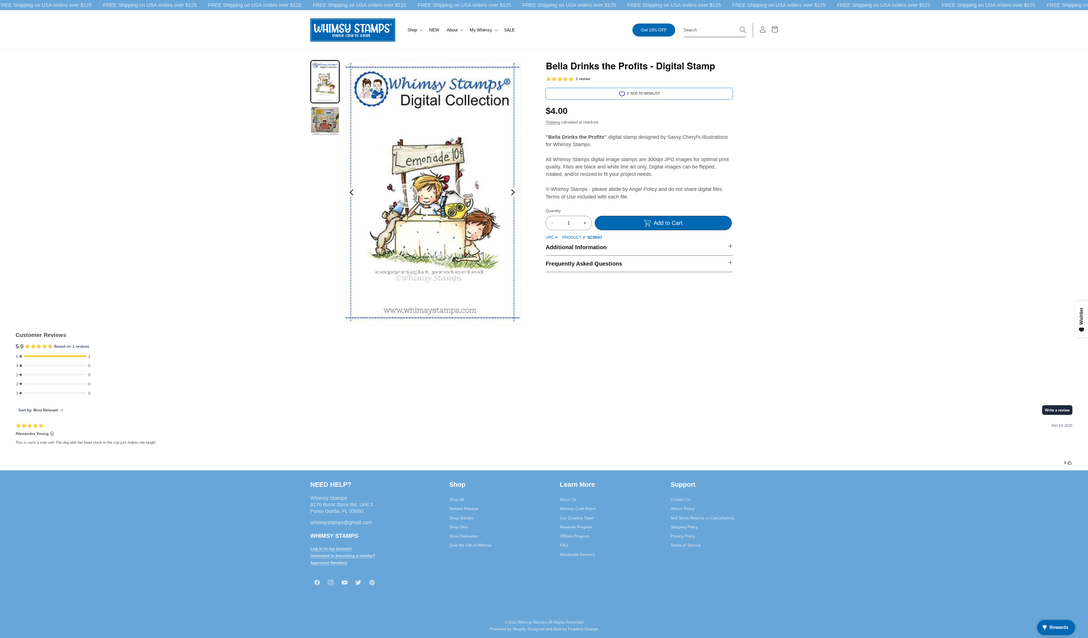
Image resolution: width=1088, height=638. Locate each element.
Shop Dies (458, 527)
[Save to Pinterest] (513, 68)
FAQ (564, 545)
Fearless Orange (583, 629)
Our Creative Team (577, 518)
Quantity (553, 210)
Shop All (456, 499)
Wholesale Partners (577, 554)
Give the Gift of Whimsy (470, 545)
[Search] (743, 30)
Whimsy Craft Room (578, 508)
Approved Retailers (328, 562)
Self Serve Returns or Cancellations (702, 518)
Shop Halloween (464, 536)
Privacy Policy (683, 536)
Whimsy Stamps (532, 622)
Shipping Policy (684, 527)
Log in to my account (331, 549)
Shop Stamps (461, 518)
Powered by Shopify (508, 629)
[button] (415, 30)
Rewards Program (576, 527)
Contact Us (680, 499)
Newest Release (464, 508)
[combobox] (715, 30)
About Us (568, 499)
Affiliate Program (575, 536)
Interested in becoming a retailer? (342, 555)
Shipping (553, 122)
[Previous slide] (352, 192)
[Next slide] (512, 192)
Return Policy (682, 508)
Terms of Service (686, 545)
